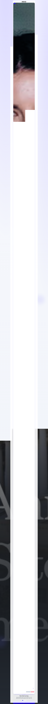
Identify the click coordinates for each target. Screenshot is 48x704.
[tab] (22, 700)
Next (24, 702)
